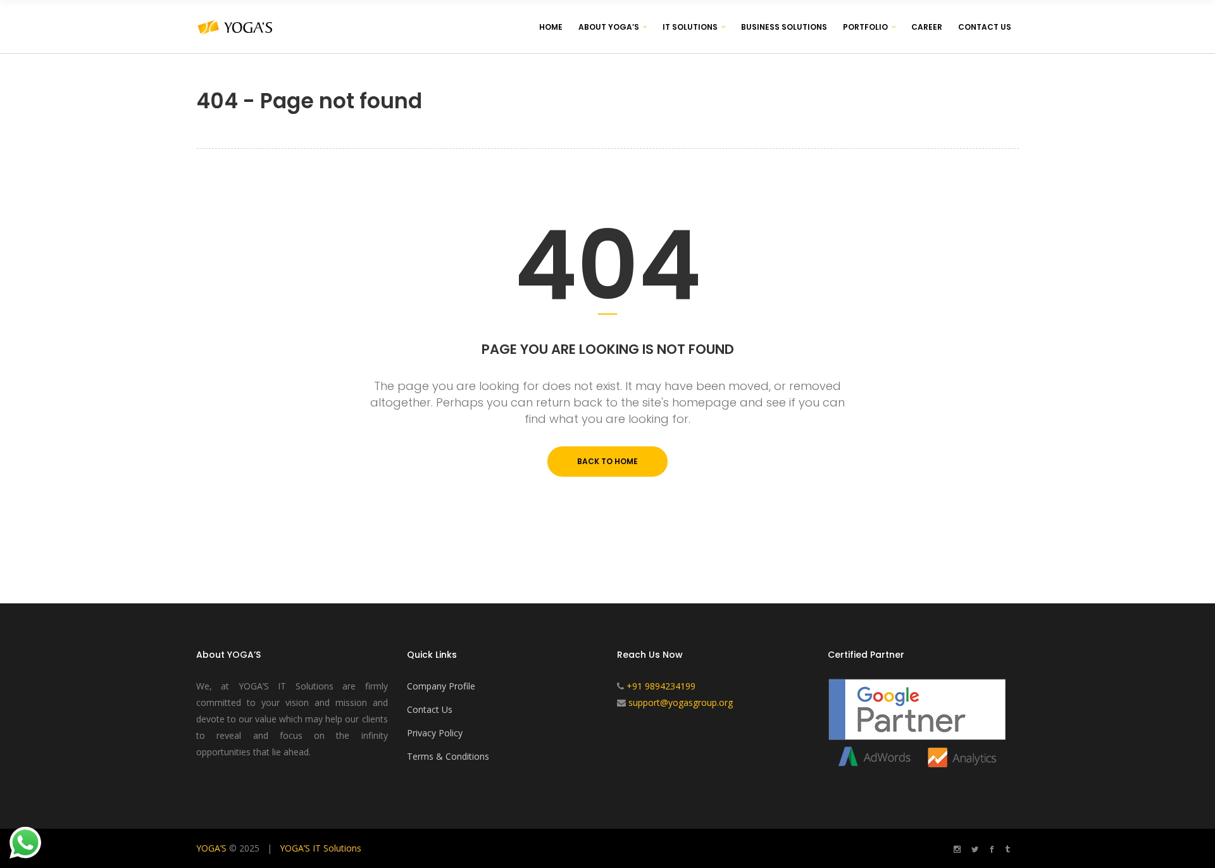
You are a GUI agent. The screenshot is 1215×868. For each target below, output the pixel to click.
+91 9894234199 (660, 686)
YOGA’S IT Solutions (320, 848)
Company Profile (441, 686)
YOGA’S (211, 848)
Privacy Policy (435, 733)
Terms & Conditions (448, 756)
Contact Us (429, 709)
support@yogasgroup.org (680, 702)
